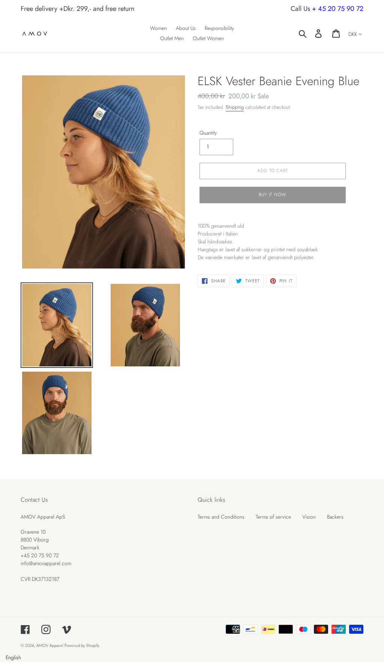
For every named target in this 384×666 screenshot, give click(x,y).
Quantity (208, 132)
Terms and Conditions (221, 516)
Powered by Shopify (81, 645)
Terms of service (273, 516)
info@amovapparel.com (46, 563)
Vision (309, 516)
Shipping (235, 107)
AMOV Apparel (49, 645)
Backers (335, 516)
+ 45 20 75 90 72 (337, 9)
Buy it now (273, 194)
